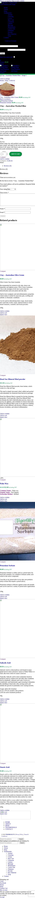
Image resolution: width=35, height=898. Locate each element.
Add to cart (15, 154)
